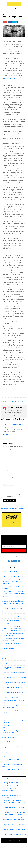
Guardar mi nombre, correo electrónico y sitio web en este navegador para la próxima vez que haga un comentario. (13, 494)
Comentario (6, 453)
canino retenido (13, 401)
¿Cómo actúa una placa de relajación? (13, 643)
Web (4, 484)
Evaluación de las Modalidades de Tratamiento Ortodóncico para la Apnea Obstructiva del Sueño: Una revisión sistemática (13, 628)
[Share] (17, 22)
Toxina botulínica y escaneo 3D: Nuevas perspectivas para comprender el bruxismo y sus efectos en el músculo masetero (13, 802)
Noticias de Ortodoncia (15, 778)
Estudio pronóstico (14, 400)
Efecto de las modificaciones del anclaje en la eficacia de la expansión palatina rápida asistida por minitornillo (14, 622)
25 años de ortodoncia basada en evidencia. (14, 756)
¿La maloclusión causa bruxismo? (12, 772)
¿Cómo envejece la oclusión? (11, 697)
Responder (5, 434)
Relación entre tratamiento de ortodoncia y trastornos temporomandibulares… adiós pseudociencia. (13, 581)
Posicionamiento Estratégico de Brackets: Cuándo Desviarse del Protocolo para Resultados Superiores (14, 819)
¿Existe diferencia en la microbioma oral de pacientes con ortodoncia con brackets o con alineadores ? (13, 610)
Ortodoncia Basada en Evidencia (14, 4)
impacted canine (20, 401)
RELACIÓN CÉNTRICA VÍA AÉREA (12, 769)
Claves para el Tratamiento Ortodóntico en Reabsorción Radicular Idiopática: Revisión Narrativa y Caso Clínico (13, 795)
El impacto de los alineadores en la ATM (13, 576)
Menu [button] (15, 8)
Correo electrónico (8, 477)
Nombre (5, 470)
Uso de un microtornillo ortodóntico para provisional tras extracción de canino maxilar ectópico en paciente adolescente (12, 784)
